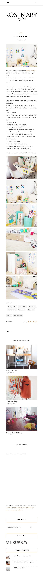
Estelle (8, 331)
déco (21, 32)
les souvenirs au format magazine (24, 562)
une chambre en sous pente (22, 556)
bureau (9, 315)
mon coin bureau (11, 370)
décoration (18, 315)
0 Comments (9, 321)
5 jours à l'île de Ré (19, 567)
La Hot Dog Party (11, 401)
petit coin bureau (31, 70)
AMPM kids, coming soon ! (14, 432)
